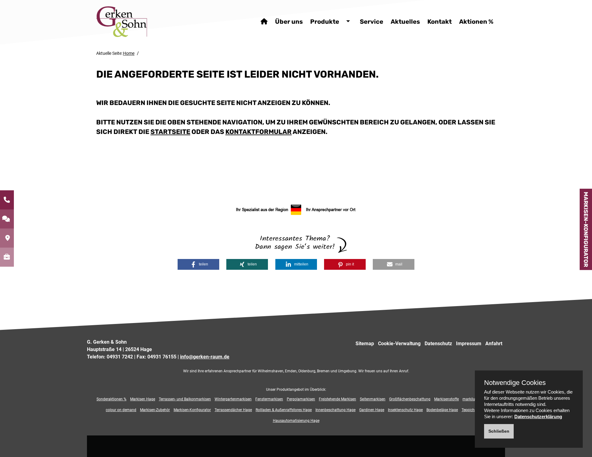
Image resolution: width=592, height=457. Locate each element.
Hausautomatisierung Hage (296, 421)
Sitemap (365, 343)
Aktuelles (405, 21)
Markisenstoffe (446, 399)
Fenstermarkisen (269, 399)
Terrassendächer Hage (233, 410)
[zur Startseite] (137, 21)
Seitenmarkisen (372, 399)
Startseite (170, 131)
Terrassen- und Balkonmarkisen (185, 399)
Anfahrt (493, 343)
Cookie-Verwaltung (399, 343)
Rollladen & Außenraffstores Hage (284, 410)
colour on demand (121, 410)
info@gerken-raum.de (204, 357)
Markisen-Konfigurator (585, 229)
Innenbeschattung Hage (335, 410)
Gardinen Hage (371, 410)
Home (128, 53)
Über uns (289, 21)
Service (371, 21)
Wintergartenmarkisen (233, 399)
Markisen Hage (142, 399)
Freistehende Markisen (337, 399)
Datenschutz (438, 343)
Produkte (324, 21)
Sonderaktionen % (111, 399)
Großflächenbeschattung (409, 399)
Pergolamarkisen (301, 399)
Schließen (498, 431)
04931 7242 (120, 357)
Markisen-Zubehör (155, 410)
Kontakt (439, 21)
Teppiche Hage (474, 410)
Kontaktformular (258, 131)
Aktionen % (476, 21)
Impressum (468, 343)
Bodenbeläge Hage (442, 410)
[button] (198, 264)
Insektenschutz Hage (405, 410)
